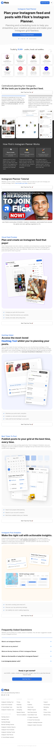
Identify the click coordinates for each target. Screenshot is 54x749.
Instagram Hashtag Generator (34, 722)
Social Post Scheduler (6, 704)
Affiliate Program (31, 709)
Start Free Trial (45, 2)
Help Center (30, 707)
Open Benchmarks (32, 712)
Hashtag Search (5, 717)
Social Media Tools (32, 714)
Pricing (18, 702)
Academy (29, 704)
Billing (45, 709)
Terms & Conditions (21, 714)
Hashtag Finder (5, 719)
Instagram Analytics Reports (8, 727)
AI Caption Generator (32, 717)
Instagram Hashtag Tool (7, 702)
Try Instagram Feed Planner (27, 34)
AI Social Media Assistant (7, 737)
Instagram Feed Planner (7, 734)
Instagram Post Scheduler (7, 729)
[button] (51, 2)
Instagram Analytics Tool (7, 709)
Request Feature (21, 712)
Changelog (19, 709)
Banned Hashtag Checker (7, 724)
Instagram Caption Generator (34, 725)
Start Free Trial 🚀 (27, 679)
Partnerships (47, 704)
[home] (5, 3)
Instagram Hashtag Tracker (8, 732)
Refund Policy (47, 714)
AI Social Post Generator (33, 720)
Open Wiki (19, 707)
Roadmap (19, 704)
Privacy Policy (47, 712)
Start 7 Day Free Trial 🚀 (27, 92)
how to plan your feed (21, 183)
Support (46, 702)
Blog (28, 702)
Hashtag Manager (5, 722)
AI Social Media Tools (6, 707)
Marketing (46, 707)
